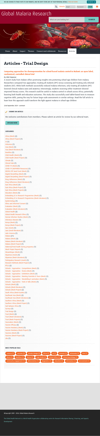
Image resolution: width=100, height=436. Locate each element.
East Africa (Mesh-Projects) (14, 190)
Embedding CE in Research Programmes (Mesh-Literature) (25, 198)
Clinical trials (9, 163)
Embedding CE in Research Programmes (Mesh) (22, 196)
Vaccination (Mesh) (11, 322)
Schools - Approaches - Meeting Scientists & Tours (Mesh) (25, 276)
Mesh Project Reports (12, 249)
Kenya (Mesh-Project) (12, 225)
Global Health (10, 212)
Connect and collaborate (46, 51)
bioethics (8, 152)
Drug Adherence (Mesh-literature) (17, 182)
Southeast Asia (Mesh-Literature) (16, 298)
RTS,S (7, 266)
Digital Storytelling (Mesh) (14, 174)
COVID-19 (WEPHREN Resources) (16, 169)
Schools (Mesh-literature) (14, 287)
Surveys (8, 309)
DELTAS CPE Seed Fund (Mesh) (16, 171)
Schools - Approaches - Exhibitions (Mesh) (20, 274)
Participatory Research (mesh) (15, 260)
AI (6, 142)
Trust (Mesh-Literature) (13, 317)
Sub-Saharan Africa (11, 306)
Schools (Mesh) (10, 284)
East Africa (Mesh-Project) (14, 187)
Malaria (7, 236)
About (15, 51)
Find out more (73, 2)
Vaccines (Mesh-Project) (13, 336)
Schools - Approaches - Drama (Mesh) (18, 271)
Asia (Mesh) (9, 147)
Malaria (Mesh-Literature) (14, 241)
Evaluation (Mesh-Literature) (15, 209)
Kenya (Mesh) (10, 222)
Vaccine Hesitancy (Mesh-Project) (16, 330)
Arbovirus (8, 144)
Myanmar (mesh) (11, 255)
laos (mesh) (9, 228)
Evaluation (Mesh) (11, 206)
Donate (62, 6)
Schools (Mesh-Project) (13, 290)
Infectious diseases (11, 220)
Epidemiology (10, 201)
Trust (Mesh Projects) (12, 319)
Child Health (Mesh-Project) (14, 158)
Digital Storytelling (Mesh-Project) (17, 177)
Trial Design (9, 311)
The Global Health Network (20, 7)
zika (6, 338)
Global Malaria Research (26, 14)
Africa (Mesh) (10, 136)
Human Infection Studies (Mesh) (16, 217)
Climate (8, 160)
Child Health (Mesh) (12, 155)
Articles (72, 51)
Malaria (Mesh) (10, 239)
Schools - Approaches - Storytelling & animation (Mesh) (24, 279)
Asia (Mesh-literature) (12, 150)
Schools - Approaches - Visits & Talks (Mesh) (20, 282)
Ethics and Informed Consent (15, 204)
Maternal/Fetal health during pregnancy (19, 247)
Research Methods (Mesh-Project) (17, 263)
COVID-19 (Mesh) (11, 166)
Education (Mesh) (11, 193)
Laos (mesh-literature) (13, 230)
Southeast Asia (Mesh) (13, 295)
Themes (31, 51)
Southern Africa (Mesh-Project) (16, 303)
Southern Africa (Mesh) (13, 301)
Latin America (10, 233)
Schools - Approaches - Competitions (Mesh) (20, 268)
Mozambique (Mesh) (12, 252)
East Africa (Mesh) (11, 185)
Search (91, 20)
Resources (62, 51)
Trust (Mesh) (9, 314)
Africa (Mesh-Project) (12, 139)
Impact (22, 51)
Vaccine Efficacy (10, 325)
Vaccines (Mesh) (11, 333)
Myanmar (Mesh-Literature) (14, 257)
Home (7, 51)
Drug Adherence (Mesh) (13, 179)
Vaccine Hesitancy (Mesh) (14, 328)
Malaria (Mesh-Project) (13, 244)
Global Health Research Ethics (15, 214)
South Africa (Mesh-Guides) (14, 293)
